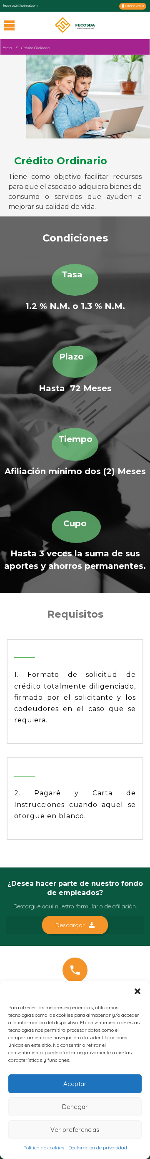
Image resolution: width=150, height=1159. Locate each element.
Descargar (70, 925)
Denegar (75, 1107)
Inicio (6, 47)
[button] (137, 991)
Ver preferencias (75, 1130)
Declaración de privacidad (97, 1147)
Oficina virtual (134, 6)
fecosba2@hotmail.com (20, 5)
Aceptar (75, 1084)
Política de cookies (43, 1147)
